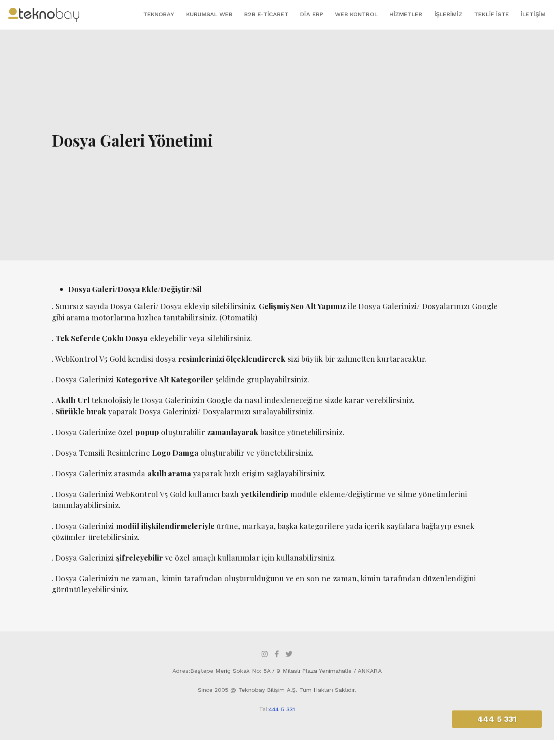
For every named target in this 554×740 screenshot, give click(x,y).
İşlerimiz (448, 14)
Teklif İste (491, 14)
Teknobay (158, 14)
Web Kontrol (356, 14)
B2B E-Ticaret (266, 14)
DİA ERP (311, 14)
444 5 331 (282, 709)
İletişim (533, 14)
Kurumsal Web (209, 14)
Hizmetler (406, 14)
